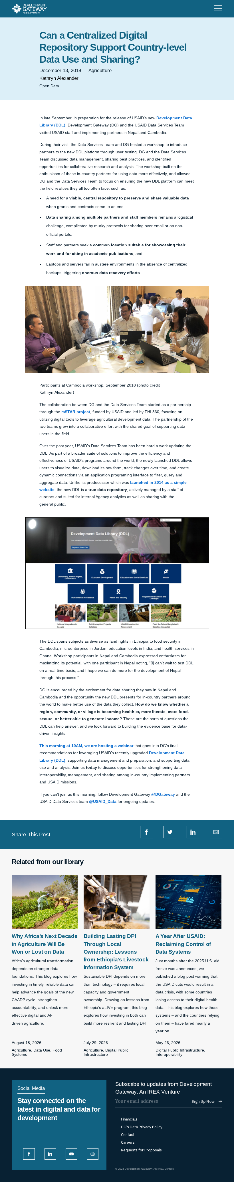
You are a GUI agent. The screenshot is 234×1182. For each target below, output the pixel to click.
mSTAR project (75, 412)
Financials (129, 1119)
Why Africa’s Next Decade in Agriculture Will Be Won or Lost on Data (45, 944)
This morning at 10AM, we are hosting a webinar (86, 746)
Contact (127, 1134)
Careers (128, 1142)
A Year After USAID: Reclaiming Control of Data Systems (183, 944)
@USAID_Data (102, 801)
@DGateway (163, 794)
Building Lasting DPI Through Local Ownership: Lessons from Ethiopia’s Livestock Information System (116, 951)
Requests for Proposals (141, 1150)
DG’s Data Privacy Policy (141, 1126)
